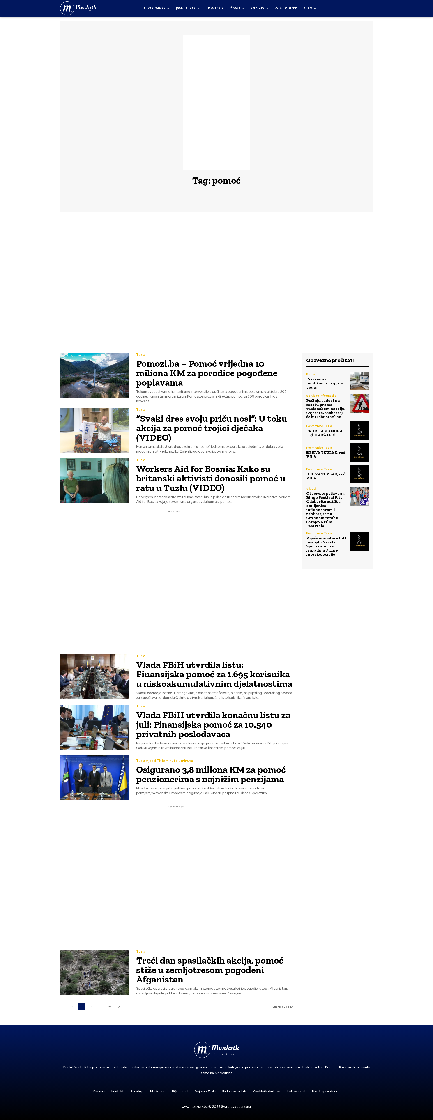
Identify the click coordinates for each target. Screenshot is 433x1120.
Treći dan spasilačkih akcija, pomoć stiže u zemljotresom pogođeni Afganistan (209, 969)
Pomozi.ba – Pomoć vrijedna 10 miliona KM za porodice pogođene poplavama (206, 373)
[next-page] (119, 1006)
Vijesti (311, 488)
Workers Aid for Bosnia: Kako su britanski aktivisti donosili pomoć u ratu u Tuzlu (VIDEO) (210, 478)
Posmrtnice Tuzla (319, 426)
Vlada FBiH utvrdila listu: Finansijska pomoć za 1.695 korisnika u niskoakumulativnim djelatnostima (214, 674)
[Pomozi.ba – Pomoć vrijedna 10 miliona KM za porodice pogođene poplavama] (94, 375)
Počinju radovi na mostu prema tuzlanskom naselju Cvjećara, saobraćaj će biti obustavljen (325, 408)
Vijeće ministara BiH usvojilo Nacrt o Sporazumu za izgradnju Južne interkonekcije (326, 546)
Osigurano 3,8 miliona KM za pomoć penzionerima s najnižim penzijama (211, 774)
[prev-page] (63, 1006)
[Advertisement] (216, 102)
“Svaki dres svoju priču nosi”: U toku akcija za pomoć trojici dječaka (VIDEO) (211, 428)
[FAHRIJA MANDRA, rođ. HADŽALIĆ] (359, 430)
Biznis (310, 374)
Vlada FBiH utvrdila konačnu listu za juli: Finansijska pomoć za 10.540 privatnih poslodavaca (213, 724)
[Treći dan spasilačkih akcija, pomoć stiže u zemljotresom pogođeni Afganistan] (94, 972)
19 (109, 1006)
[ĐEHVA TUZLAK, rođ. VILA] (359, 452)
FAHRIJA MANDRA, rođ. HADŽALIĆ (324, 432)
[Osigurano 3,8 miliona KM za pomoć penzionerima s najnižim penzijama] (94, 777)
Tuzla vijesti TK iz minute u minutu (164, 761)
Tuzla (140, 354)
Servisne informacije (321, 395)
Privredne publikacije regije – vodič (324, 383)
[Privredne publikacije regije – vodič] (359, 381)
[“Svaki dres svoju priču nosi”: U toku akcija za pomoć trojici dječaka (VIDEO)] (94, 430)
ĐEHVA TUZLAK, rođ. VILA (326, 454)
